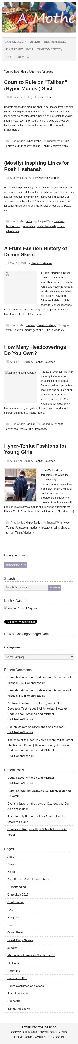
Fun (10, 925)
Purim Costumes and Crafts (25, 985)
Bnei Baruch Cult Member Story (28, 879)
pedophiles (28, 226)
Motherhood (13, 226)
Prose (44, 1032)
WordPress (43, 1037)
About (9, 56)
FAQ (10, 909)
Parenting (13, 970)
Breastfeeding (55, 41)
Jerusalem (21, 527)
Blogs (11, 871)
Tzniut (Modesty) (49, 49)
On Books (13, 963)
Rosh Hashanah (46, 226)
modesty (26, 145)
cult (17, 145)
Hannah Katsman (44, 97)
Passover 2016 (17, 978)
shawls (65, 527)
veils (65, 145)
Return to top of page (39, 1027)
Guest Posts (15, 932)
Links (29, 221)
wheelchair (12, 231)
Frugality (13, 917)
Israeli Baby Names (19, 49)
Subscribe (14, 1001)
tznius (36, 145)
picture (45, 527)
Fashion (59, 221)
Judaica (23, 56)
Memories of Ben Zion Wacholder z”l (31, 955)
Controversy (15, 902)
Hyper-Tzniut (33, 140)
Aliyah (35, 41)
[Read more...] (12, 129)
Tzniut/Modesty (51, 145)
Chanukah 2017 (15, 41)
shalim (55, 527)
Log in (59, 1037)
